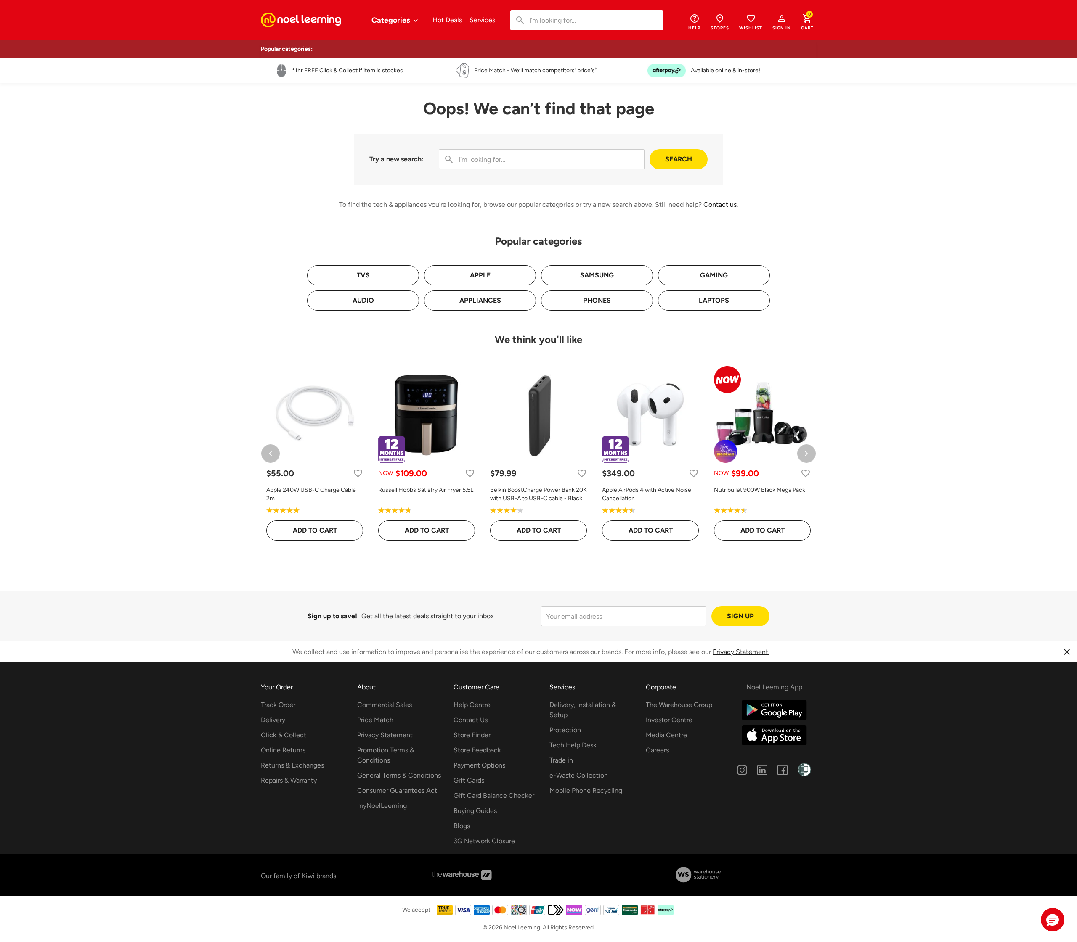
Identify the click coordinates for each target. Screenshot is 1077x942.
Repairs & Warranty (289, 780)
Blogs (462, 826)
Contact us (720, 204)
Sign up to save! (332, 616)
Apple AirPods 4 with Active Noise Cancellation (646, 494)
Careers (657, 750)
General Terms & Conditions (399, 775)
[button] (781, 21)
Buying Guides (475, 811)
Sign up (740, 616)
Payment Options (479, 765)
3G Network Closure (484, 841)
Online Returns (283, 750)
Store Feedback (477, 750)
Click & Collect (283, 735)
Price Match (375, 720)
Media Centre (666, 735)
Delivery (273, 720)
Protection (565, 730)
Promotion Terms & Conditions (385, 755)
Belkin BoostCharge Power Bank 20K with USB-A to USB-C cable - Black (538, 494)
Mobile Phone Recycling (585, 790)
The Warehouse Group (679, 705)
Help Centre (472, 705)
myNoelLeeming (382, 806)
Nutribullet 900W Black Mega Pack (759, 489)
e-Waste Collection (578, 775)
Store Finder (472, 735)
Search (678, 159)
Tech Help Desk (573, 745)
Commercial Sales (384, 705)
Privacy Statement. (741, 652)
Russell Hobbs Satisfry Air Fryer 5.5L (425, 489)
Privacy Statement (385, 735)
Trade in (561, 760)
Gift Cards (469, 780)
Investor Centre (669, 720)
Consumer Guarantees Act (397, 790)
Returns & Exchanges (292, 765)
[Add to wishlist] (358, 473)
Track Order (278, 705)
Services (482, 20)
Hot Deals (447, 20)
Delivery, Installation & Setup (582, 710)
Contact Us (471, 720)
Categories (391, 20)
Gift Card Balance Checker (494, 796)
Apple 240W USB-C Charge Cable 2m (311, 494)
